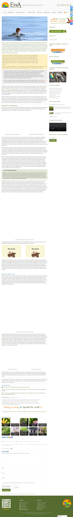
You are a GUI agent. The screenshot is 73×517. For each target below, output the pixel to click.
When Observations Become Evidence (56, 104)
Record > (18, 134)
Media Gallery (23, 508)
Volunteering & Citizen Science (55, 91)
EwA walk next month (6, 380)
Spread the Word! (31, 407)
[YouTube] (65, 5)
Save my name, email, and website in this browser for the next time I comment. (19, 482)
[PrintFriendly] (71, 18)
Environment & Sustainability (55, 93)
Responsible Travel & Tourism (55, 92)
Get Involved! (41, 508)
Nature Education (5, 441)
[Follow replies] (11, 449)
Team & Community (42, 506)
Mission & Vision (41, 504)
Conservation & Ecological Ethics (55, 89)
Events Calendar (23, 506)
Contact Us (40, 509)
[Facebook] (60, 5)
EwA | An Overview (42, 502)
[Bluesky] (71, 15)
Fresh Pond (28, 441)
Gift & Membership (24, 509)
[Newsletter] (58, 5)
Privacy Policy (23, 504)
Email (3, 473)
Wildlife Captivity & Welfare (54, 96)
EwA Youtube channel (37, 67)
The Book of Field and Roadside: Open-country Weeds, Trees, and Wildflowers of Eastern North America (24, 393)
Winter (38, 441)
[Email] (71, 12)
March (31, 441)
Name (3, 468)
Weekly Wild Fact (26, 67)
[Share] (71, 23)
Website (3, 477)
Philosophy (40, 505)
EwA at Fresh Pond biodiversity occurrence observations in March (16, 387)
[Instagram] (63, 5)
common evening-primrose (7, 342)
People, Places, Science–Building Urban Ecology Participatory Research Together (62, 108)
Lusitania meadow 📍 (26, 71)
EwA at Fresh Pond (10, 404)
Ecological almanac (20, 441)
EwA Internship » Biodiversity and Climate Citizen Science (36, 444)
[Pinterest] (70, 5)
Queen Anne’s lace (37, 342)
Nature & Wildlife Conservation (55, 88)
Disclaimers (23, 505)
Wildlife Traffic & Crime (53, 97)
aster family (30, 336)
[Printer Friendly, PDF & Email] (44, 415)
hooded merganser (8, 140)
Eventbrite (43, 80)
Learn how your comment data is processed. (27, 494)
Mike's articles (34, 441)
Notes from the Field (12, 441)
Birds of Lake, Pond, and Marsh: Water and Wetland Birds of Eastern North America (19, 389)
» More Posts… (52, 116)
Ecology (25, 441)
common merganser (40, 144)
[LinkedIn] (68, 5)
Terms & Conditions (24, 502)
